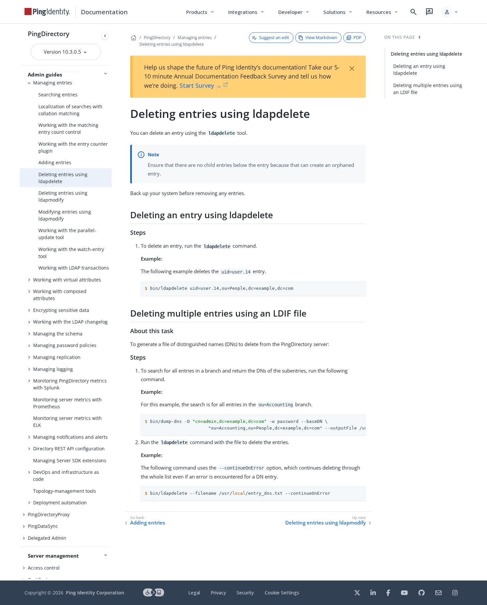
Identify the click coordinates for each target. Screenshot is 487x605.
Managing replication (57, 357)
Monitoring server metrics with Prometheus (67, 403)
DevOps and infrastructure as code (66, 475)
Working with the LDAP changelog (70, 322)
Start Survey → (201, 85)
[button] (450, 12)
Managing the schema (57, 333)
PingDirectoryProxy (49, 514)
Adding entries (54, 162)
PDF (357, 37)
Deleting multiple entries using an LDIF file (427, 88)
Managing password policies (64, 345)
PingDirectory (48, 33)
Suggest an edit (274, 37)
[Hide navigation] (105, 36)
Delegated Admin (47, 538)
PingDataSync (43, 526)
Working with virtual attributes (67, 280)
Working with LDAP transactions (73, 268)
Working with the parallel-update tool (67, 233)
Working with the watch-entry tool (71, 252)
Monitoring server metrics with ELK (67, 421)
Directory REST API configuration (69, 448)
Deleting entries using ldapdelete (62, 177)
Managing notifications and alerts (70, 437)
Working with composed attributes (59, 294)
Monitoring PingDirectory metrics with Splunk (70, 384)
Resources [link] (382, 12)
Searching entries (58, 94)
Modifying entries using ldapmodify (64, 215)
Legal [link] (194, 592)
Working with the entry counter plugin (73, 147)
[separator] (112, 302)
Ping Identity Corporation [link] (95, 592)
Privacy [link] (218, 592)
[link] (47, 12)
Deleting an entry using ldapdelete (419, 69)
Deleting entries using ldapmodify (62, 196)
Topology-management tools (64, 491)
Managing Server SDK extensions (69, 460)
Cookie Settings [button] (282, 592)
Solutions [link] (338, 12)
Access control (44, 568)
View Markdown (321, 37)
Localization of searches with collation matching (70, 110)
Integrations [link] (246, 12)
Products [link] (200, 12)
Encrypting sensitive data (61, 310)
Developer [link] (294, 12)
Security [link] (245, 592)
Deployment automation (60, 502)
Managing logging (53, 369)
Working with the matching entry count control (68, 128)
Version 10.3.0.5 (63, 51)
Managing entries (52, 82)
